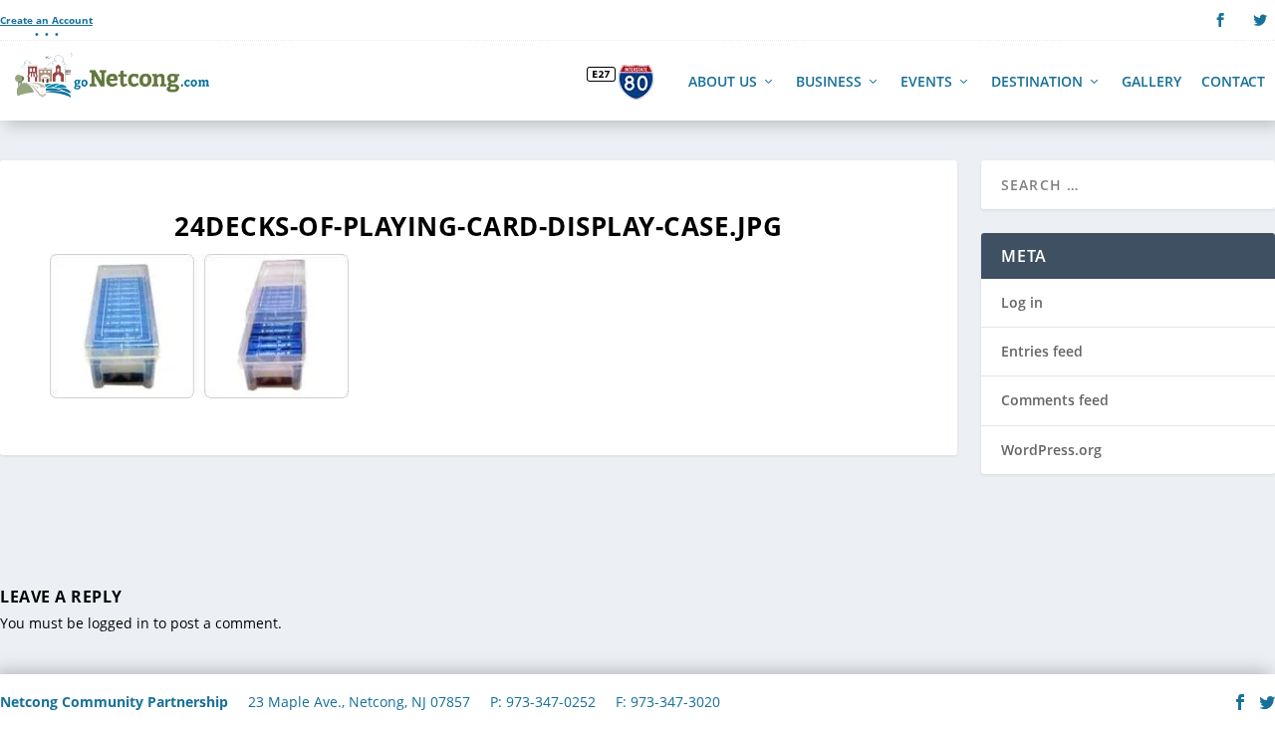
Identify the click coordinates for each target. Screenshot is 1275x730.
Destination (1037, 83)
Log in (1022, 302)
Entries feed (1042, 351)
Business (829, 83)
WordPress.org (1051, 449)
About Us (722, 83)
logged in (118, 622)
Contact (1233, 83)
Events (926, 83)
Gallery (1151, 83)
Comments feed (1055, 399)
